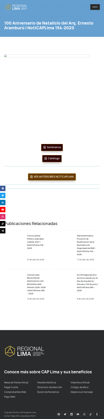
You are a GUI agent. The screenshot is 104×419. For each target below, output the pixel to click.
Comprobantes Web (15, 392)
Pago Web (9, 396)
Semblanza (54, 147)
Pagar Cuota (11, 387)
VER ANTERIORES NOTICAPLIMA (54, 176)
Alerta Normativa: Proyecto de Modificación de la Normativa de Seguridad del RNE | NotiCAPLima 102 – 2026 (86, 245)
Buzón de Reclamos (48, 392)
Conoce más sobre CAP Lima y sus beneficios (48, 372)
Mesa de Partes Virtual (16, 382)
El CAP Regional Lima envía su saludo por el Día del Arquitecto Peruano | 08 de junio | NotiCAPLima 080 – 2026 (87, 282)
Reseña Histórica (46, 382)
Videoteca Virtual (80, 382)
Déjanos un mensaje (82, 392)
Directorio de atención (49, 387)
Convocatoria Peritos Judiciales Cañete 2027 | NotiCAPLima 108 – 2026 (36, 242)
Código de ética (79, 387)
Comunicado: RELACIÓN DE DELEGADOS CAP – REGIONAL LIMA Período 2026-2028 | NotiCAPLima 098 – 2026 (36, 284)
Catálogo (54, 158)
